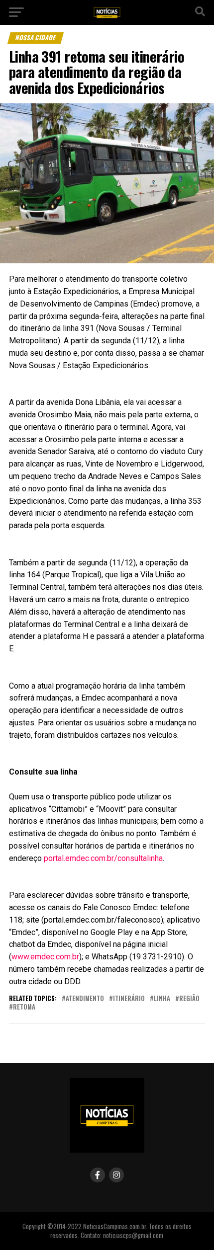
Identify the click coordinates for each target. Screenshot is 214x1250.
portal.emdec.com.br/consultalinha (103, 858)
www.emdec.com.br (45, 956)
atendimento (85, 999)
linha (162, 999)
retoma (24, 1007)
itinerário (129, 999)
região (189, 999)
